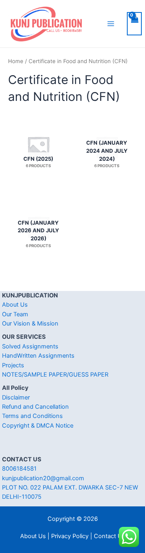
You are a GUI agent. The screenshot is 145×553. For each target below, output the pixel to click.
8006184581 (19, 468)
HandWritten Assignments (38, 355)
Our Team (15, 314)
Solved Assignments (30, 346)
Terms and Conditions (32, 416)
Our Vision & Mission (30, 323)
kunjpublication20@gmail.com (43, 478)
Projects (13, 365)
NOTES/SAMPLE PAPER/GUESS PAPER (55, 374)
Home (15, 61)
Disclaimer (16, 397)
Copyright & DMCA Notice (37, 425)
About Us (15, 304)
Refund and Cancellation (35, 406)
